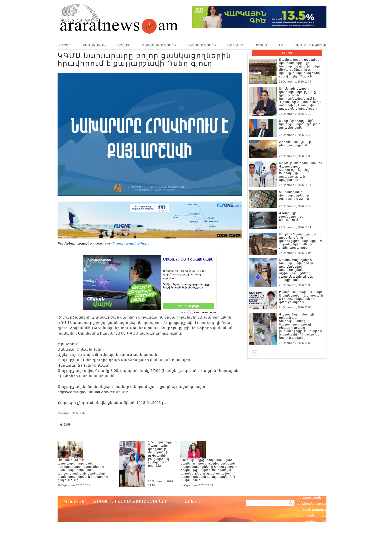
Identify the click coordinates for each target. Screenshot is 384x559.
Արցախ (123, 45)
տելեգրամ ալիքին (133, 243)
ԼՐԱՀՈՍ (286, 53)
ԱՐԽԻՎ (193, 501)
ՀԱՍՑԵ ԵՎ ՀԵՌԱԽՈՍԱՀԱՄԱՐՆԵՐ (131, 501)
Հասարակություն (159, 45)
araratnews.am (344, 491)
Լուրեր (64, 45)
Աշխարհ (235, 45)
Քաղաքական (94, 45)
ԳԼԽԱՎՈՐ (75, 501)
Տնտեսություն (201, 45)
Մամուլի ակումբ (310, 45)
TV (280, 45)
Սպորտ (261, 45)
